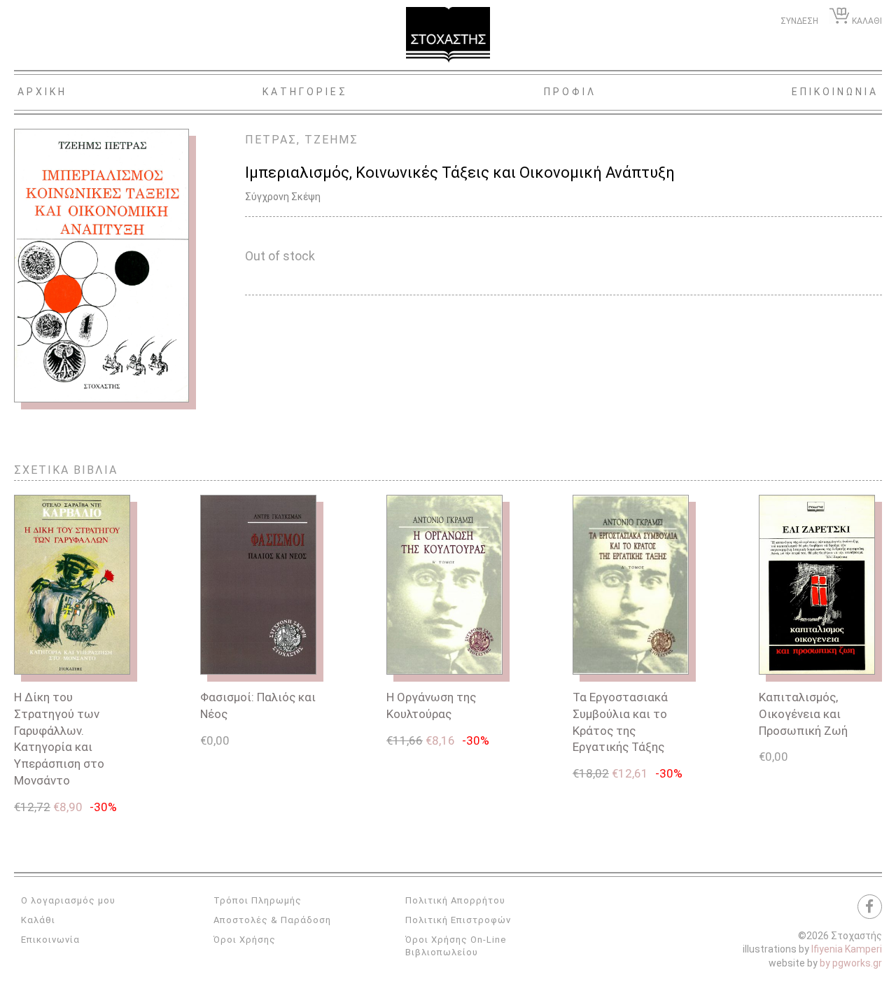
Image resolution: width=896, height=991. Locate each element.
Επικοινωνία (50, 939)
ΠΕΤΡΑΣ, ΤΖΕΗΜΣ (301, 139)
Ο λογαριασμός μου (68, 900)
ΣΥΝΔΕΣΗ (799, 21)
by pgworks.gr (851, 963)
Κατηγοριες (305, 91)
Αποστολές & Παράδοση (272, 920)
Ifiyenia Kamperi (846, 949)
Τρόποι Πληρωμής (258, 900)
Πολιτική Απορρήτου (455, 900)
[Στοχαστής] (448, 35)
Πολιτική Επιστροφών (458, 920)
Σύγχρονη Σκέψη (283, 196)
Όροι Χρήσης (245, 939)
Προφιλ (570, 91)
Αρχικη (42, 91)
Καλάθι (38, 920)
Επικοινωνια (835, 91)
